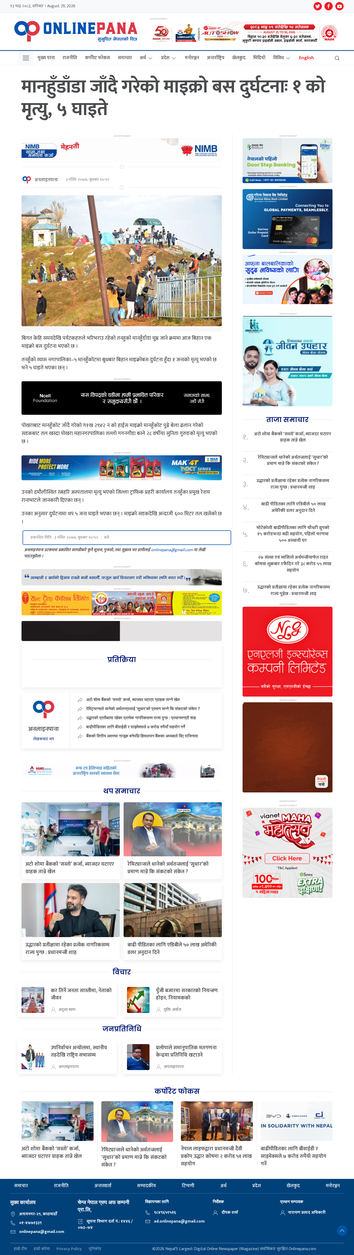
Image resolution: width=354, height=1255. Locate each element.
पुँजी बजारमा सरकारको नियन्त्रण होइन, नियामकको (187, 994)
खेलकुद (238, 58)
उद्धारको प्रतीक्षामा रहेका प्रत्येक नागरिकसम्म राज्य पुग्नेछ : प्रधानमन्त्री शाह (293, 590)
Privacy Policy (69, 1249)
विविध (278, 58)
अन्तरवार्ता (102, 1186)
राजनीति (69, 58)
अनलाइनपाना (46, 180)
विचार (121, 972)
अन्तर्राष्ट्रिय (215, 58)
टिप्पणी (188, 1186)
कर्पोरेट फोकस (97, 58)
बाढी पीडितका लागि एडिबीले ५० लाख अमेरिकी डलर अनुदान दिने (172, 948)
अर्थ (143, 58)
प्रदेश (165, 58)
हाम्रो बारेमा (42, 1249)
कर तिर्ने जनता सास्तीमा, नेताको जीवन (81, 994)
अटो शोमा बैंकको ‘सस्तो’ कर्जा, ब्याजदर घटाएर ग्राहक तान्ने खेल (133, 699)
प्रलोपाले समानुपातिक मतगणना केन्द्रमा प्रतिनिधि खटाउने (186, 1051)
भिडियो (259, 58)
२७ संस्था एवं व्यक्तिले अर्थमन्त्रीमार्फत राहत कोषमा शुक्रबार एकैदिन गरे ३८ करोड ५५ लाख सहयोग (293, 563)
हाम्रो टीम (20, 1249)
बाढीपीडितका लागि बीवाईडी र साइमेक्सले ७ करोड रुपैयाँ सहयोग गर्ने (135, 726)
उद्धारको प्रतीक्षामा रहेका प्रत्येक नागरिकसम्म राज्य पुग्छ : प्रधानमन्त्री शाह (141, 717)
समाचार (125, 58)
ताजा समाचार (287, 419)
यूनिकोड (95, 1249)
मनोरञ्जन (192, 58)
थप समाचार (121, 791)
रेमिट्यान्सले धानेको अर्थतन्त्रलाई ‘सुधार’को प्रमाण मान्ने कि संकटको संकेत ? (143, 708)
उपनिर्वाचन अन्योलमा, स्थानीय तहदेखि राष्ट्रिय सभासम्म (79, 1051)
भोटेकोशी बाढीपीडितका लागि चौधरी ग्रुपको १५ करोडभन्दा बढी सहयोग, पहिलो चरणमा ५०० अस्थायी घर (292, 534)
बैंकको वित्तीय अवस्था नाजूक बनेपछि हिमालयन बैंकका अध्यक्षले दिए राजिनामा (142, 735)
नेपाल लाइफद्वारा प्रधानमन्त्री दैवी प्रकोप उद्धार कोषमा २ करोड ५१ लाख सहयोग (216, 1156)
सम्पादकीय (146, 1186)
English (306, 58)
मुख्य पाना (46, 58)
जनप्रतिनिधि (121, 1029)
